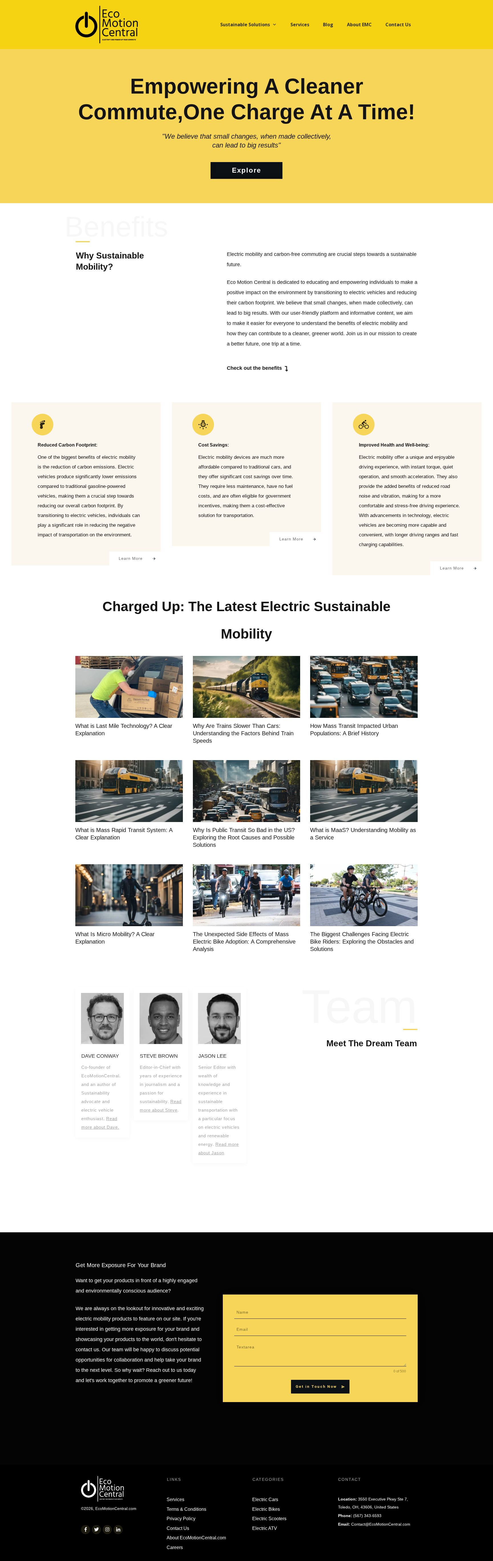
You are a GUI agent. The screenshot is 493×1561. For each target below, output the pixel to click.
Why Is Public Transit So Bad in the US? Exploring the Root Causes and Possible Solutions (244, 837)
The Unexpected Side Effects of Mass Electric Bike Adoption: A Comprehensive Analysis (244, 941)
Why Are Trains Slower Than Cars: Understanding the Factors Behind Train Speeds (243, 733)
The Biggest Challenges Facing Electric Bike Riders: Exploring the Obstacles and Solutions (362, 941)
